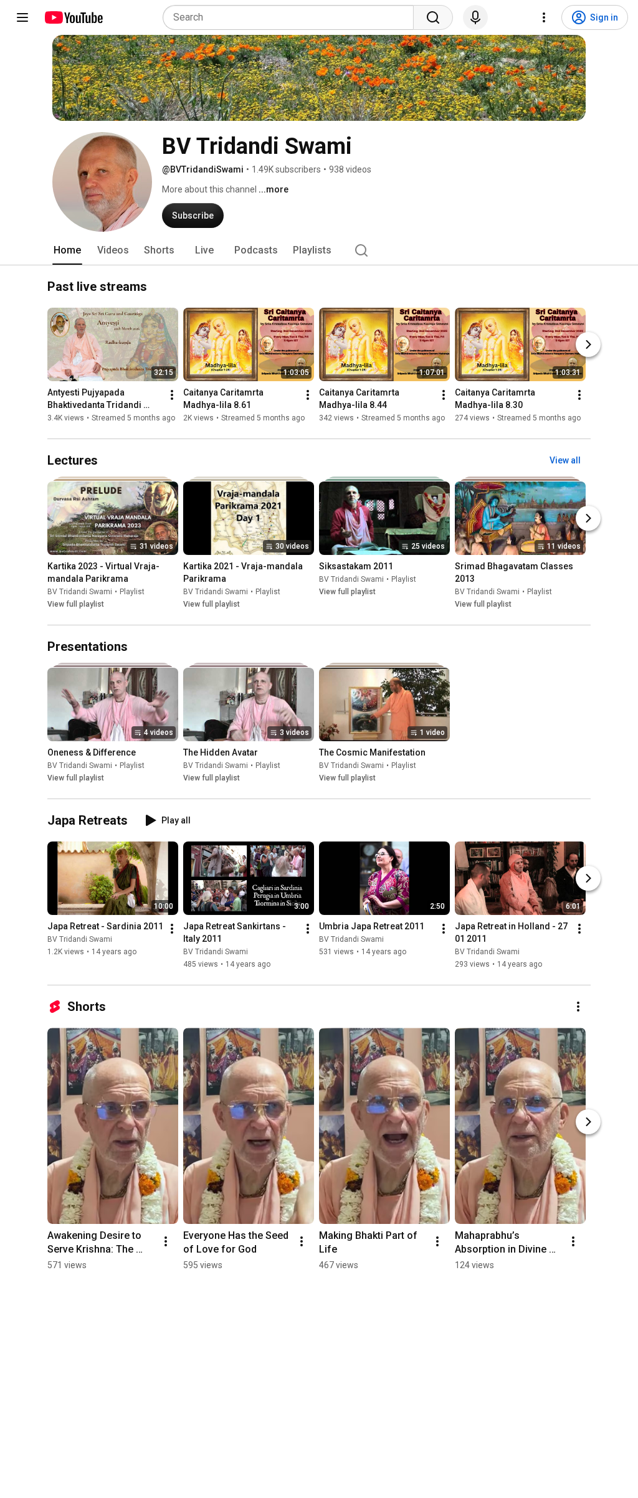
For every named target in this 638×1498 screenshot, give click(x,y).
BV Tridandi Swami (79, 591)
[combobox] (292, 17)
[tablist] (319, 250)
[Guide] (22, 17)
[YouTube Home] (73, 17)
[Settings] (543, 17)
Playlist (132, 591)
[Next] (588, 344)
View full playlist (75, 604)
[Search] (433, 17)
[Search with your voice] (475, 17)
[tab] (67, 250)
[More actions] (172, 394)
